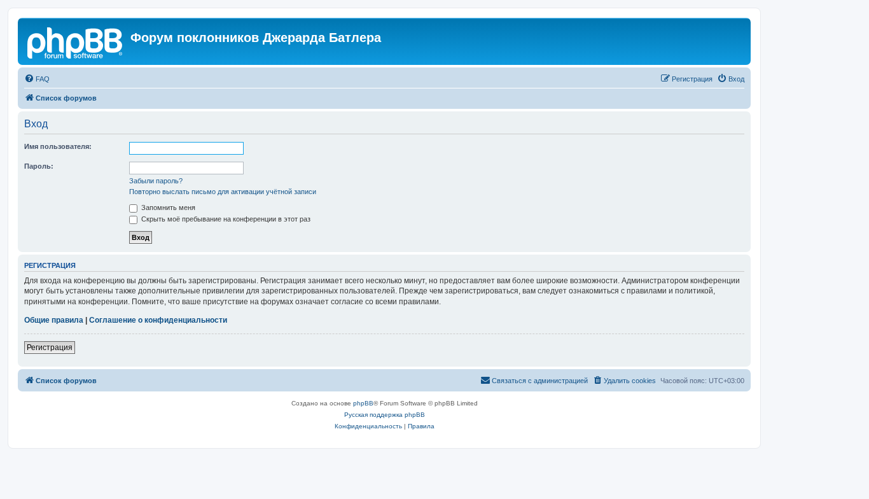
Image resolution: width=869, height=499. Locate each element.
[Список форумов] (75, 41)
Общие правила (53, 320)
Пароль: (38, 166)
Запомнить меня (167, 207)
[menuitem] (37, 79)
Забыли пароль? (156, 181)
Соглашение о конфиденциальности (158, 320)
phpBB (363, 403)
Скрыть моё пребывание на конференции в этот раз (224, 219)
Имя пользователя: (58, 146)
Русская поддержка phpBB (384, 414)
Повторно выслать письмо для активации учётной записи (222, 191)
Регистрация (50, 347)
